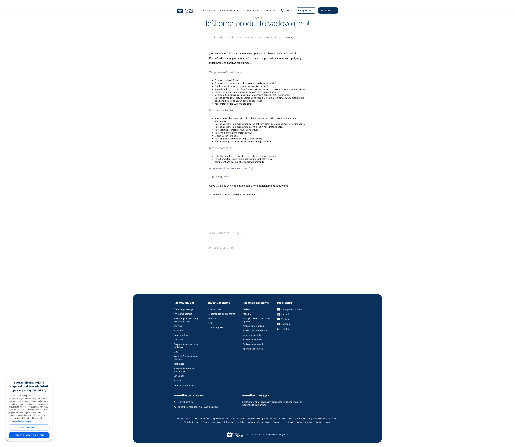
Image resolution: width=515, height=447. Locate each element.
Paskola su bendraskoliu (274, 418)
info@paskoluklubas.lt (292, 309)
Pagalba (246, 313)
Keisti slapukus (29, 427)
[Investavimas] (251, 10)
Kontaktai (178, 339)
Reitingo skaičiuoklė (252, 348)
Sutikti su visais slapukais (29, 435)
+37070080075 (185, 402)
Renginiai (178, 325)
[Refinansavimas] (229, 10)
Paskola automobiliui (253, 325)
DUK (210, 322)
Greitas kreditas (303, 418)
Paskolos (247, 309)
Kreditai (290, 418)
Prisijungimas (306, 10)
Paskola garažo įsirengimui (258, 422)
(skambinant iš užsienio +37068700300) (198, 406)
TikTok (285, 328)
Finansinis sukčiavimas (185, 385)
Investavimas (214, 309)
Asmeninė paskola (251, 335)
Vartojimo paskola (184, 418)
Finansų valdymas (182, 335)
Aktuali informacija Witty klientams (186, 358)
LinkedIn (285, 314)
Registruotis (328, 10)
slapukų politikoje (24, 421)
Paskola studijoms (192, 422)
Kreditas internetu (203, 418)
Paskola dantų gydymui (283, 422)
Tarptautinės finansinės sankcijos (186, 346)
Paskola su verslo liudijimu (324, 418)
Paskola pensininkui (252, 344)
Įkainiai (177, 380)
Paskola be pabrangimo (213, 422)
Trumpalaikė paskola (235, 422)
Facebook (286, 323)
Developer (179, 375)
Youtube (285, 319)
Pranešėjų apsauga (183, 309)
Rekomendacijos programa (221, 313)
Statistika (212, 318)
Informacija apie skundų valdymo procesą (186, 320)
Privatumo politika (183, 313)
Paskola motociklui (303, 422)
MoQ (176, 351)
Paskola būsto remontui (254, 330)
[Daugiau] (269, 10)
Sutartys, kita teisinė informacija (184, 370)
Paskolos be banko (252, 339)
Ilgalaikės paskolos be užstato (226, 418)
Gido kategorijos (216, 327)
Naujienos (179, 330)
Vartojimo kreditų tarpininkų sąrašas (256, 320)
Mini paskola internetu (251, 418)
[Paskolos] (209, 10)
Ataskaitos (179, 363)
